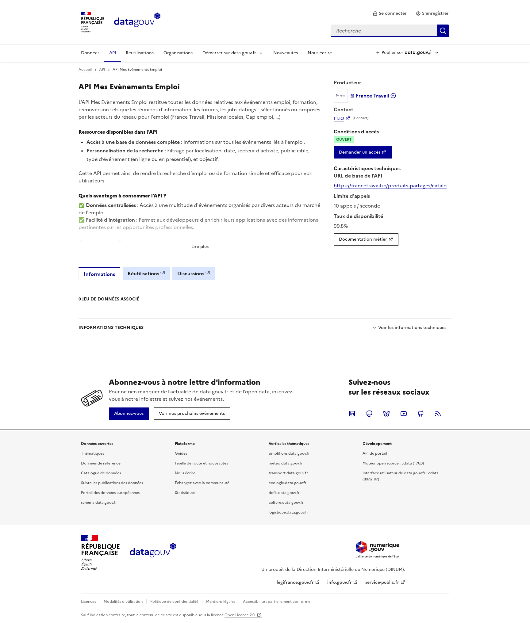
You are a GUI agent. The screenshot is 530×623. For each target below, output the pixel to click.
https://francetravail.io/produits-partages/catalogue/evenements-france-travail (392, 185)
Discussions (193, 273)
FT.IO (339, 119)
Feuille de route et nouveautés (201, 463)
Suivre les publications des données (112, 483)
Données (90, 53)
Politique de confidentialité (174, 601)
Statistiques (185, 492)
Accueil (85, 69)
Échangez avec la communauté (202, 483)
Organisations (178, 53)
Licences (88, 601)
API (112, 53)
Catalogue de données (101, 473)
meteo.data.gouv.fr (286, 463)
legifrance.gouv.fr (295, 582)
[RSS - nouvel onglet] (438, 413)
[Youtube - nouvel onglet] (404, 413)
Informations (99, 274)
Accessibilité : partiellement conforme (276, 601)
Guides (181, 453)
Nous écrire (320, 53)
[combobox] (390, 31)
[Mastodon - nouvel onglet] (369, 413)
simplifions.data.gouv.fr (289, 453)
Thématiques (92, 453)
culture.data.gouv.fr (286, 502)
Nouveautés (285, 53)
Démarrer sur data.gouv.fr (229, 53)
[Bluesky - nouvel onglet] (386, 413)
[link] (389, 13)
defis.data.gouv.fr (284, 492)
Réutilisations (140, 53)
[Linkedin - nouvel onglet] (352, 413)
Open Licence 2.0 (240, 615)
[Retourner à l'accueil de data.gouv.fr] (137, 21)
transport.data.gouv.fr (288, 473)
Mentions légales (220, 601)
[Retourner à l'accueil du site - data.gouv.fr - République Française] (153, 552)
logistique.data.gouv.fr (288, 512)
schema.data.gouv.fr (99, 502)
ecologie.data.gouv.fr (287, 483)
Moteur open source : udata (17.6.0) (393, 463)
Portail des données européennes (110, 492)
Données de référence (101, 463)
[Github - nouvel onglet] (421, 413)
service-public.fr (382, 582)
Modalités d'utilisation (123, 601)
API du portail (375, 453)
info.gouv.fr (339, 582)
